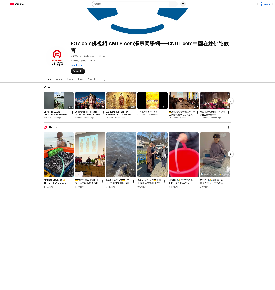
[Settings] (253, 4)
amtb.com (77, 65)
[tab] (49, 79)
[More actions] (72, 112)
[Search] (173, 4)
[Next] (230, 101)
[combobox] (131, 4)
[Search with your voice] (183, 4)
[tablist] (137, 79)
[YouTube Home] (17, 4)
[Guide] (5, 4)
